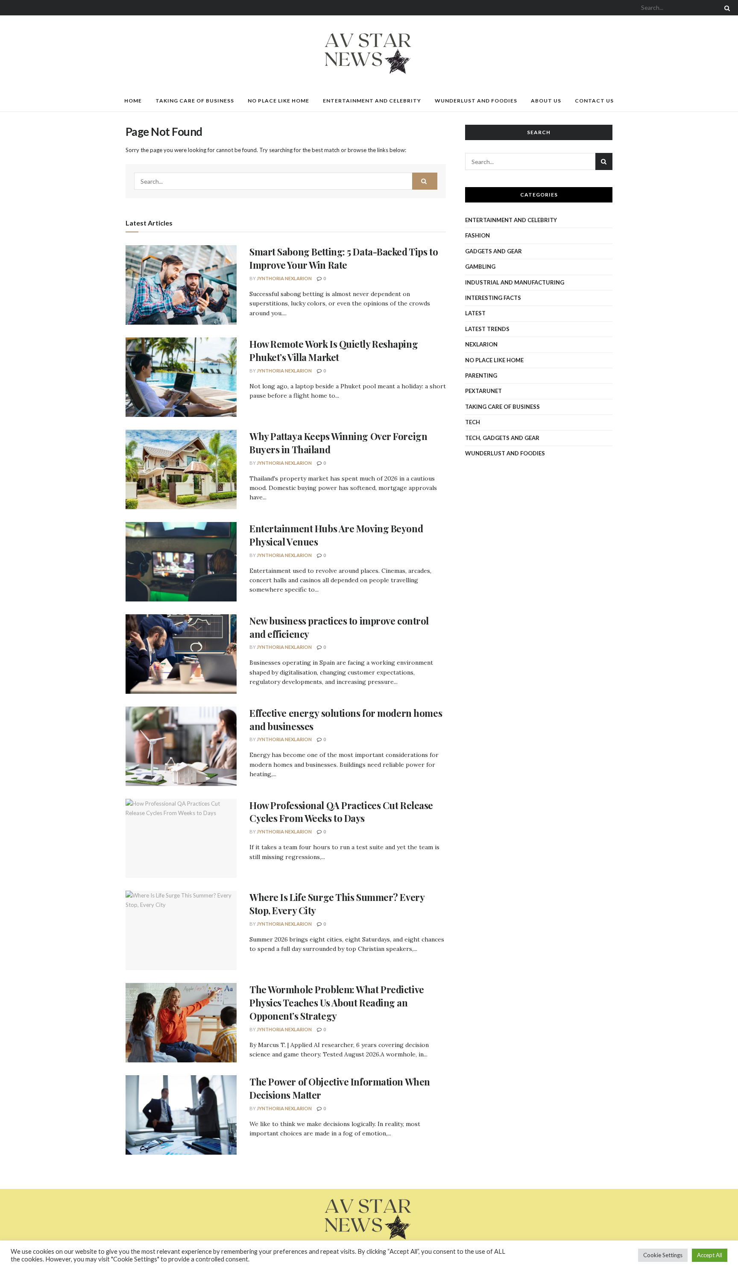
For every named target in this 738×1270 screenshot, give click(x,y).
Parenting (481, 375)
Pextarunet (483, 390)
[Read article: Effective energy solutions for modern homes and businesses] (181, 746)
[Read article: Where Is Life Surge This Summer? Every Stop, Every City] (181, 930)
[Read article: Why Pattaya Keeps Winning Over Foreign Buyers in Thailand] (181, 469)
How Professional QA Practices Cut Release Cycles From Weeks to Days (341, 812)
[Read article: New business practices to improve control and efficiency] (181, 654)
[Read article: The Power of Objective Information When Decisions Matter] (181, 1115)
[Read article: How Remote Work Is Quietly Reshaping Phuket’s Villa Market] (181, 377)
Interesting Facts (493, 297)
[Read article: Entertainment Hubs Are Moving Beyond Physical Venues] (181, 561)
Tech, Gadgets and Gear (502, 437)
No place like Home (278, 100)
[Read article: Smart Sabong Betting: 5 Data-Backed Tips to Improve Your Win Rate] (181, 285)
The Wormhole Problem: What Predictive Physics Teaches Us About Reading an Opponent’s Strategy (336, 1002)
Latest (475, 313)
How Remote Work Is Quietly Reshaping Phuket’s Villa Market (333, 350)
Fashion (477, 235)
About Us (546, 100)
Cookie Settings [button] (662, 1255)
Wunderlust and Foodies (476, 100)
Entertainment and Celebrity (372, 100)
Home (133, 100)
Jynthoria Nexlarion (284, 278)
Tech (472, 422)
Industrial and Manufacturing (514, 282)
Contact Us (594, 100)
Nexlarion (481, 344)
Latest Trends (487, 329)
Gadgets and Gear (493, 251)
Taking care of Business (194, 100)
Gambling (480, 266)
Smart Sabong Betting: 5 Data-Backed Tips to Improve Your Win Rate (343, 258)
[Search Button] (725, 7)
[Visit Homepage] (369, 53)
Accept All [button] (709, 1255)
